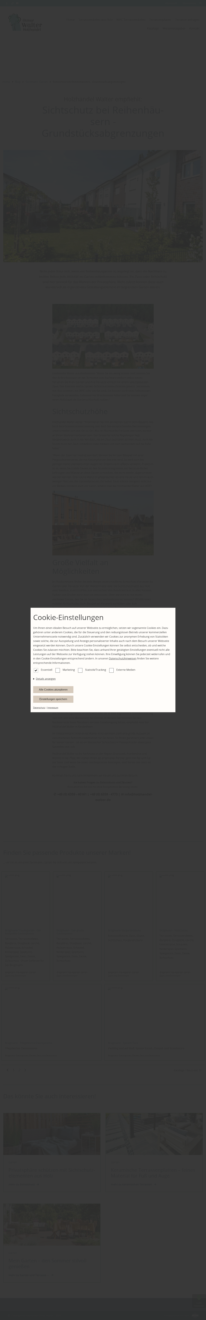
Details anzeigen (46, 679)
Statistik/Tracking (95, 670)
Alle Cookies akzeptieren (53, 689)
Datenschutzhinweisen (122, 658)
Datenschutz (39, 707)
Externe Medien (125, 670)
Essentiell (46, 670)
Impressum (52, 707)
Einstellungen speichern (53, 699)
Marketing (69, 670)
